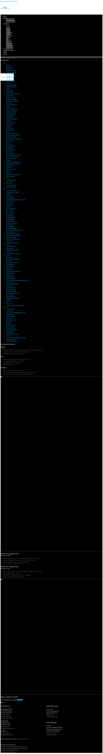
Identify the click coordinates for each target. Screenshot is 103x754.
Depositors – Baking (10, 97)
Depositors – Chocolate (11, 99)
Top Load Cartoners (10, 330)
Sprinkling (8, 160)
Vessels (7, 171)
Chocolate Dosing (10, 74)
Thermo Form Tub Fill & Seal (12, 233)
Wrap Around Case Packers (12, 334)
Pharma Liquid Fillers (11, 289)
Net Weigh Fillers (10, 219)
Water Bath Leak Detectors (12, 242)
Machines (5, 48)
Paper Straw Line (10, 140)
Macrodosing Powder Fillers (12, 284)
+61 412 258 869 (6, 733)
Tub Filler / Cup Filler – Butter (13, 239)
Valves (7, 302)
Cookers (8, 88)
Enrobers (8, 106)
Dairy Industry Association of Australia (9, 750)
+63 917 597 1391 (52, 732)
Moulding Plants (9, 215)
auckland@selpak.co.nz (53, 716)
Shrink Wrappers (10, 294)
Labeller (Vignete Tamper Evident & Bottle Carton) (17, 280)
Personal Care (9, 43)
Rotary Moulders (10, 153)
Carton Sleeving (9, 310)
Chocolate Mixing (10, 77)
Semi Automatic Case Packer (12, 156)
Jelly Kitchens (9, 124)
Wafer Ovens (9, 172)
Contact (6, 66)
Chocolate (8, 31)
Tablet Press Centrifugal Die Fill (13, 162)
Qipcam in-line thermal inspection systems (15, 305)
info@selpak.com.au (6, 716)
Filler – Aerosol (9, 210)
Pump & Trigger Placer (11, 228)
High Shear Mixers (10, 276)
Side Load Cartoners (10, 296)
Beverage (8, 27)
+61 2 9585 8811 (6, 714)
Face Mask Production (11, 111)
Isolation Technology (10, 278)
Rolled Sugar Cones (10, 149)
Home (5, 7)
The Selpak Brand (10, 18)
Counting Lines (9, 269)
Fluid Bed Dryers (10, 273)
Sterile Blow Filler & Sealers (12, 249)
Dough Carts (9, 102)
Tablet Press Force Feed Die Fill (13, 163)
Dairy (7, 36)
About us (6, 17)
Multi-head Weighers (10, 217)
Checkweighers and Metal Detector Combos (16, 199)
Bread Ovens (9, 68)
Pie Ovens (8, 142)
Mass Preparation (10, 129)
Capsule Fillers (9, 267)
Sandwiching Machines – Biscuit (13, 154)
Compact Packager (10, 316)
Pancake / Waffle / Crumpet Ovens (14, 138)
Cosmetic (8, 34)
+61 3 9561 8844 (6, 726)
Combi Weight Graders (11, 84)
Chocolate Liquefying (11, 76)
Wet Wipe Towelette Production (13, 174)
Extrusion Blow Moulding (12, 110)
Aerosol (8, 25)
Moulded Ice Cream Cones (12, 133)
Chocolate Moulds (10, 79)
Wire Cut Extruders (10, 176)
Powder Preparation (10, 145)
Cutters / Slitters (9, 95)
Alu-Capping (9, 257)
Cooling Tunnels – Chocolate (12, 93)
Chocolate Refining (10, 81)
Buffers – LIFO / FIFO (11, 70)
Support (5, 52)
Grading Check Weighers (11, 119)
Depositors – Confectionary (12, 101)
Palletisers (8, 323)
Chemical (8, 29)
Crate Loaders (9, 318)
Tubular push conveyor (11, 169)
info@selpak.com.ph (52, 734)
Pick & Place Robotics (11, 325)
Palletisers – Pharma (10, 287)
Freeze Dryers (9, 275)
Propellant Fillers (10, 224)
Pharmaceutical (9, 48)
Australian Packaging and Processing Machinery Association (14, 746)
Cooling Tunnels (10, 92)
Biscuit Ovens (9, 67)
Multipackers (9, 321)
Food (7, 38)
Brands (5, 46)
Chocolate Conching (10, 72)
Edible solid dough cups (11, 104)
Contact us (19, 699)
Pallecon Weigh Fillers (11, 136)
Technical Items (9, 50)
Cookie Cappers (9, 90)
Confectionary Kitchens (11, 86)
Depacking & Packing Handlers (13, 271)
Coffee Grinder (9, 203)
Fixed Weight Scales (10, 113)
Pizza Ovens (9, 144)
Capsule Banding (10, 266)
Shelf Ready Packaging (11, 328)
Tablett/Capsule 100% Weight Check (14, 230)
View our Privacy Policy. (22, 739)
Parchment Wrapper (10, 221)
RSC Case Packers (10, 327)
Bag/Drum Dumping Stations (12, 258)
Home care (8, 40)
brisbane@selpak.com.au (7, 734)
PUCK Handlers (10, 226)
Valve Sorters (9, 240)
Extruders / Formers (10, 108)
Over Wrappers (9, 285)
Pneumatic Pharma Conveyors (13, 293)
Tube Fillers (8, 251)
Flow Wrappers (9, 214)
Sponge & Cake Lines (11, 158)
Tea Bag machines (10, 232)
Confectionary (9, 35)
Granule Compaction (10, 122)
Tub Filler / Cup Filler (11, 237)
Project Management (10, 22)
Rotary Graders (9, 151)
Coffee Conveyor (10, 201)
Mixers (7, 131)
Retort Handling (9, 147)
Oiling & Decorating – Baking (13, 135)
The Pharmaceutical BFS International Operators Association (14, 748)
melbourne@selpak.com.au (8, 728)
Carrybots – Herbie (10, 309)
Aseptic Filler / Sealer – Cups (12, 190)
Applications (6, 23)
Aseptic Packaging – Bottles (12, 192)
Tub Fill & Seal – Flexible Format (13, 235)
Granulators (8, 120)
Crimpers (8, 206)
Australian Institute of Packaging (8, 752)
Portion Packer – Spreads (11, 223)
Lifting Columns (9, 282)
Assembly (8, 194)
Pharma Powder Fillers (11, 291)
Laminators (8, 126)
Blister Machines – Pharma (12, 262)
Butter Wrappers (9, 196)
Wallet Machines (10, 332)
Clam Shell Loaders (10, 314)
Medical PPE (9, 41)
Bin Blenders (9, 260)
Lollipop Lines (9, 128)
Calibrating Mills (10, 264)
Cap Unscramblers (10, 197)
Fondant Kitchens (10, 115)
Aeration (8, 65)
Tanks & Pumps (9, 165)
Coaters (8, 83)
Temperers (8, 167)
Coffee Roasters (9, 205)
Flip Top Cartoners (10, 212)
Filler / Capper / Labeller (11, 319)
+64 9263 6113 (51, 714)
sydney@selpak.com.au (7, 718)
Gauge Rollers (9, 117)
